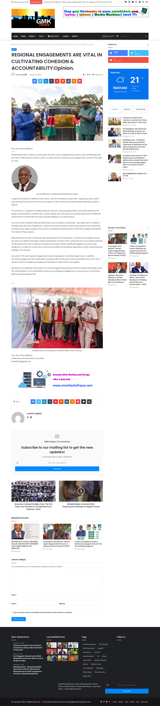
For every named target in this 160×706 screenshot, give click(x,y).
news (23, 36)
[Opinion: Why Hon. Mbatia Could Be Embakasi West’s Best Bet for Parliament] (117, 267)
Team (127, 702)
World (31, 36)
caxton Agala (20, 75)
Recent (127, 109)
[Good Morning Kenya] (33, 18)
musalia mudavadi (100, 660)
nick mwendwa (88, 668)
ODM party (99, 668)
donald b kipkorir (88, 656)
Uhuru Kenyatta (100, 672)
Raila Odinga (87, 672)
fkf (98, 656)
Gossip (66, 36)
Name (14, 595)
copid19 (100, 648)
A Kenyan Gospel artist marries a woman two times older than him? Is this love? (135, 120)
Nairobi (85, 664)
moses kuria (87, 660)
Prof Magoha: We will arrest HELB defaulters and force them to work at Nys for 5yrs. (135, 131)
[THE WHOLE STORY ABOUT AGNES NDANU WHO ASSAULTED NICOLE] (52, 658)
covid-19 (97, 652)
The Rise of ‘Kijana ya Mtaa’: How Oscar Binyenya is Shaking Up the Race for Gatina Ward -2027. (138, 280)
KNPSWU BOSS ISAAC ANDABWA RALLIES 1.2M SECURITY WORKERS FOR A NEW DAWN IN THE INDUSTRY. (24, 544)
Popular (114, 109)
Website (62, 604)
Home (15, 36)
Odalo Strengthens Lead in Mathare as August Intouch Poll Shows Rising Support (73, 2)
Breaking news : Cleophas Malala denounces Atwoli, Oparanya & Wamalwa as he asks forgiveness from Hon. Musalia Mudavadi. (135, 144)
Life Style (54, 36)
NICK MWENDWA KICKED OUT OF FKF (135, 174)
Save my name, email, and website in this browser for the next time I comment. (42, 612)
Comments (140, 109)
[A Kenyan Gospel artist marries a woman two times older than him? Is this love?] (114, 121)
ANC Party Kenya (89, 648)
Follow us (121, 637)
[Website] (28, 417)
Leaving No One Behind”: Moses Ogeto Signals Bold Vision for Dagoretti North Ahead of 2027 (56, 543)
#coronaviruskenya (89, 644)
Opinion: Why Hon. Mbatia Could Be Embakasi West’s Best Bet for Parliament (117, 278)
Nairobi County (96, 664)
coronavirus (87, 652)
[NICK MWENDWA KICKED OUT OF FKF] (114, 177)
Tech (41, 36)
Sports (75, 36)
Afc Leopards (103, 644)
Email (14, 604)
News (21, 44)
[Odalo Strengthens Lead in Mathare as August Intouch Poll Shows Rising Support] (89, 531)
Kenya (104, 656)
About (121, 702)
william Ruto (87, 676)
